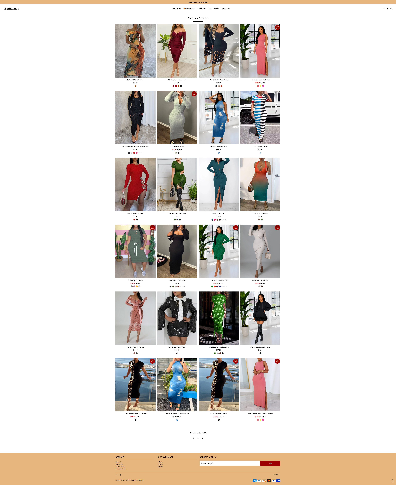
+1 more (224, 219)
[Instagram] (120, 475)
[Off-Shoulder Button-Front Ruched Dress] (136, 117)
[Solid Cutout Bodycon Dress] (219, 51)
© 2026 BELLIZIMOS (122, 480)
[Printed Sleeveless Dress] (219, 117)
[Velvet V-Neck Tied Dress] (136, 318)
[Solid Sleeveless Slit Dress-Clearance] (260, 384)
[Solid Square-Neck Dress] (177, 251)
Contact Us (119, 464)
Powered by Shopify (137, 480)
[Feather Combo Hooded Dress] (260, 318)
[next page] (202, 438)
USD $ (276, 475)
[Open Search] (384, 8)
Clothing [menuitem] (201, 9)
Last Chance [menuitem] (226, 9)
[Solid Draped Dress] (219, 184)
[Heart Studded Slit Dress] (136, 184)
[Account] (388, 8)
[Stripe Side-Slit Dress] (260, 117)
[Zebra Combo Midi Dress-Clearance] (136, 384)
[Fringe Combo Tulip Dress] (177, 184)
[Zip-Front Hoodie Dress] (177, 117)
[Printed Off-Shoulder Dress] (136, 51)
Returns (160, 464)
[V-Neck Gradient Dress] (260, 184)
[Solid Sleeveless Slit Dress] (260, 51)
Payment (160, 466)
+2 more (140, 153)
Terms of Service (121, 469)
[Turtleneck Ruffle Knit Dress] (219, 251)
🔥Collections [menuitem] (188, 9)
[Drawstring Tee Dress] (136, 251)
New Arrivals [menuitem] (213, 9)
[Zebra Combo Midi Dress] (219, 384)
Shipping (160, 462)
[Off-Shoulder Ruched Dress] (177, 51)
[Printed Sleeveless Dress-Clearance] (177, 384)
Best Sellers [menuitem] (176, 9)
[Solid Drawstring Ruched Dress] (219, 318)
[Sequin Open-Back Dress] (177, 318)
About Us (118, 462)
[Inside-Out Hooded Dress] (260, 251)
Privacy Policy (120, 466)
